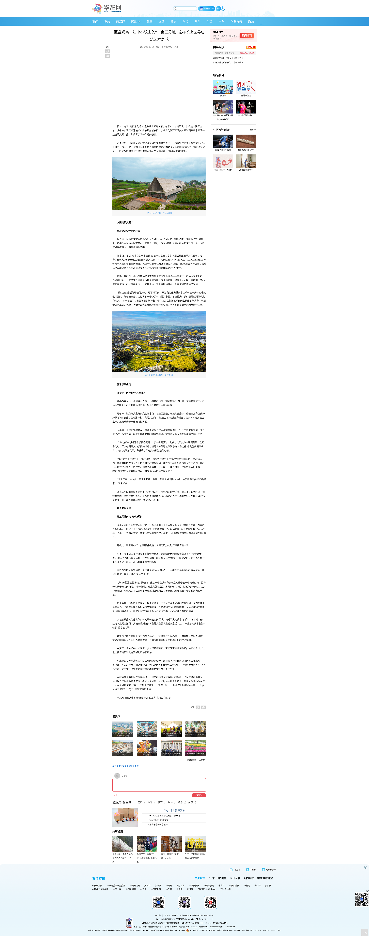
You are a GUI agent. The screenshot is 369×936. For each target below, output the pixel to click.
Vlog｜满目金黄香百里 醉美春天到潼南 (195, 856)
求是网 (179, 889)
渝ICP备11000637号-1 (272, 930)
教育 (150, 21)
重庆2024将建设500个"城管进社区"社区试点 (147, 858)
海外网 (190, 889)
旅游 (180, 802)
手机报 (253, 869)
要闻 (95, 21)
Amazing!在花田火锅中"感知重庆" (171, 735)
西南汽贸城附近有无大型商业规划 (228, 58)
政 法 (170, 802)
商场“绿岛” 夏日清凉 (158, 820)
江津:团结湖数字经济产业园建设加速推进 (123, 735)
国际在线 (180, 886)
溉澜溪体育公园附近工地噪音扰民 (228, 62)
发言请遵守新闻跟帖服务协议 (125, 766)
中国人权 (117, 889)
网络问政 (218, 47)
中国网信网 (135, 886)
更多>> (253, 130)
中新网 (247, 886)
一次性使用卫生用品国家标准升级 (164, 816)
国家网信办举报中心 (207, 889)
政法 (251, 21)
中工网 (143, 889)
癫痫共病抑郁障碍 (223, 150)
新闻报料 (247, 35)
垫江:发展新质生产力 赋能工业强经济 (147, 735)
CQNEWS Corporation (185, 919)
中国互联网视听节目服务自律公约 (201, 915)
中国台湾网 (234, 886)
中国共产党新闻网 (100, 889)
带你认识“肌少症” (246, 150)
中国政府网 (97, 886)
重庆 (107, 21)
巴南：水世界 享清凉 (174, 810)
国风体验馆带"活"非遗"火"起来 (170, 856)
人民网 (147, 886)
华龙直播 (236, 21)
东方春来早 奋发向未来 (171, 754)
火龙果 (223, 95)
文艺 (161, 21)
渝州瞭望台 (246, 95)
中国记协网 (156, 889)
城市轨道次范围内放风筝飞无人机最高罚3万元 (122, 858)
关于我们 (158, 915)
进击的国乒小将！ (246, 115)
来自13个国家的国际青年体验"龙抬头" (147, 754)
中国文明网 (131, 889)
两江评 (120, 21)
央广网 (268, 886)
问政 (197, 21)
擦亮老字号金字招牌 (158, 825)
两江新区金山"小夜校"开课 (195, 735)
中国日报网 (194, 886)
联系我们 (175, 915)
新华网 (158, 886)
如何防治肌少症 (246, 170)
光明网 (258, 886)
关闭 (367, 891)
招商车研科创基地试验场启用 (122, 754)
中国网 (169, 886)
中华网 (169, 889)
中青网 (222, 886)
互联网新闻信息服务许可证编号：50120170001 (167, 930)
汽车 (221, 21)
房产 (140, 802)
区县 (134, 21)
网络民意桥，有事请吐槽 (224, 53)
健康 (173, 21)
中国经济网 (209, 886)
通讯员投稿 (271, 869)
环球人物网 (226, 889)
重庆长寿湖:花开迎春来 (195, 754)
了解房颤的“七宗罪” (223, 170)
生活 (209, 21)
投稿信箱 (183, 915)
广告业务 (166, 915)
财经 (185, 21)
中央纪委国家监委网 (116, 886)
